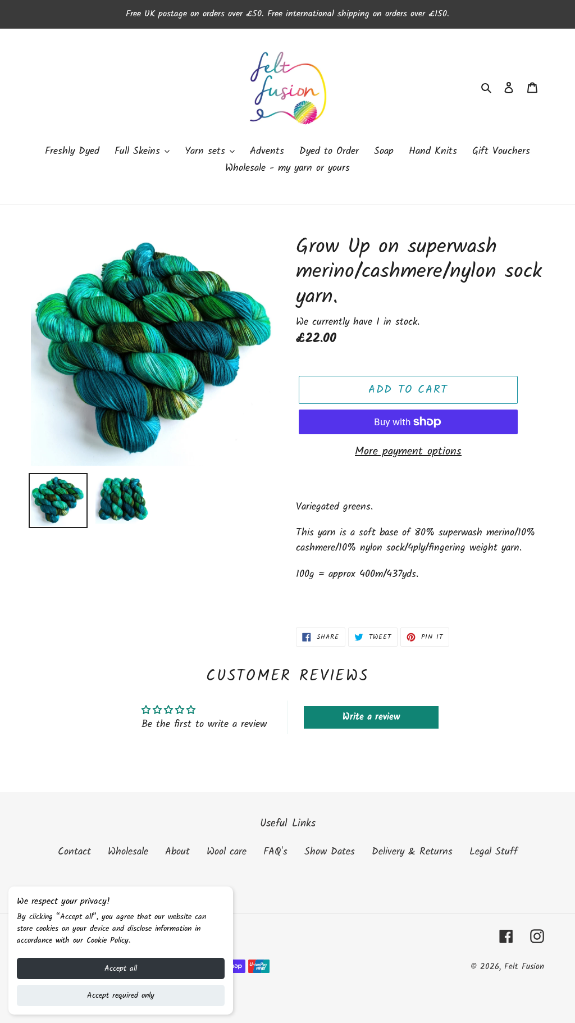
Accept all (120, 968)
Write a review (371, 717)
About (177, 852)
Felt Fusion (524, 967)
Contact (74, 852)
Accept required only (120, 995)
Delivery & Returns (412, 852)
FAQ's (275, 852)
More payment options (408, 451)
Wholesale (128, 852)
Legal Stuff (493, 852)
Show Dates (329, 852)
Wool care (227, 852)
